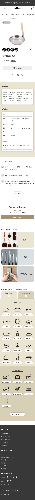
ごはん (6, 394)
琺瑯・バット (28, 338)
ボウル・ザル (6, 350)
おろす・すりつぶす (17, 394)
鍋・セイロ (17, 326)
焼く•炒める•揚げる (6, 382)
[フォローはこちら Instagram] (13, 477)
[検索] (5, 9)
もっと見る (17, 193)
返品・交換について (6, 439)
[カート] (31, 9)
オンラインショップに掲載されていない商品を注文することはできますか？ (18, 168)
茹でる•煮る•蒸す (17, 382)
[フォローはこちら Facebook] (7, 477)
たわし (28, 350)
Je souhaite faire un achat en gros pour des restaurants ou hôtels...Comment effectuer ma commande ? (18, 183)
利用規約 (3, 463)
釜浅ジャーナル (30, 14)
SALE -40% (7, 18)
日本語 (15, 490)
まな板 (28, 362)
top (3, 14)
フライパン (28, 314)
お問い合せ (4, 445)
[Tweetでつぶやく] (22, 75)
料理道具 (12, 14)
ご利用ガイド (4, 433)
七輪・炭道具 (17, 314)
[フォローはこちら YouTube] (16, 477)
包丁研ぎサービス (20, 14)
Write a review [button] (17, 217)
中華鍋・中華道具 (28, 326)
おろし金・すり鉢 (17, 338)
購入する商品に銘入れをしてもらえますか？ (16, 175)
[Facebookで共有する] (18, 75)
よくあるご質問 (5, 442)
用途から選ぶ (26, 294)
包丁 (7, 14)
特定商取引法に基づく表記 (8, 457)
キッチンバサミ (17, 350)
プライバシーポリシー (7, 454)
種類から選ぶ (9, 294)
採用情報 (3, 469)
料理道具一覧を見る (17, 414)
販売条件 (3, 460)
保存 (29, 394)
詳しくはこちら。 (17, 3)
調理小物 (17, 362)
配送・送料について (6, 436)
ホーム (2, 18)
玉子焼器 (6, 326)
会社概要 (3, 466)
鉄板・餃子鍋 (6, 338)
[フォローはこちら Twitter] (10, 477)
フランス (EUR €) (6, 490)
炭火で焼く (28, 382)
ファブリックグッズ (6, 362)
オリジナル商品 (6, 314)
